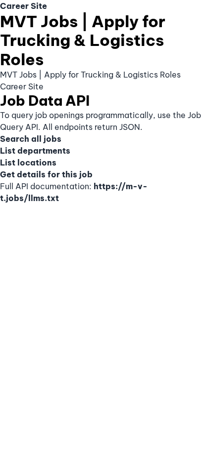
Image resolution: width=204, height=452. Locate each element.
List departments (35, 151)
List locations (28, 162)
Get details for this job (46, 174)
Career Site (23, 6)
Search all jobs (30, 139)
